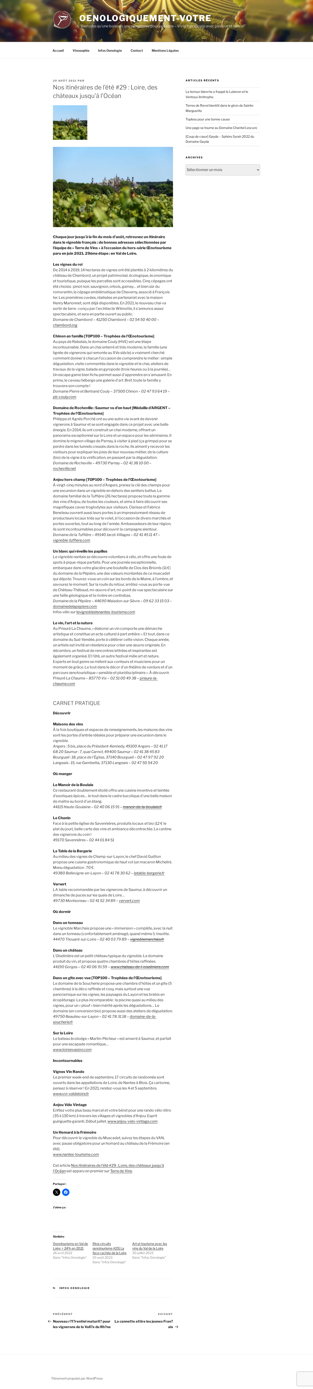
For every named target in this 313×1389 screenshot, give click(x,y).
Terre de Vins (121, 1171)
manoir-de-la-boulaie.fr (142, 807)
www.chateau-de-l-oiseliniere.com (140, 967)
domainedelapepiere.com (75, 606)
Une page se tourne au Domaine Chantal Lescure (221, 128)
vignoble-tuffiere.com (71, 540)
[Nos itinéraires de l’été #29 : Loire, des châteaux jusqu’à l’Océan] (70, 138)
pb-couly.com (64, 397)
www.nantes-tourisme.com (76, 1154)
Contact (137, 50)
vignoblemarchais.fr (147, 939)
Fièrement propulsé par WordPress (77, 1378)
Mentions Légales (165, 50)
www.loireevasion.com (72, 1049)
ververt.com (129, 900)
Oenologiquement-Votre (145, 18)
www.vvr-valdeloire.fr (71, 1094)
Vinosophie (81, 50)
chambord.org (65, 325)
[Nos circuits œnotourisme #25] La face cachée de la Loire (109, 1248)
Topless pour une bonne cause (208, 119)
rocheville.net (64, 468)
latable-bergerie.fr (149, 873)
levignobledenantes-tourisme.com (105, 612)
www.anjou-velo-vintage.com (132, 1121)
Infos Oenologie (110, 50)
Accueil (58, 50)
